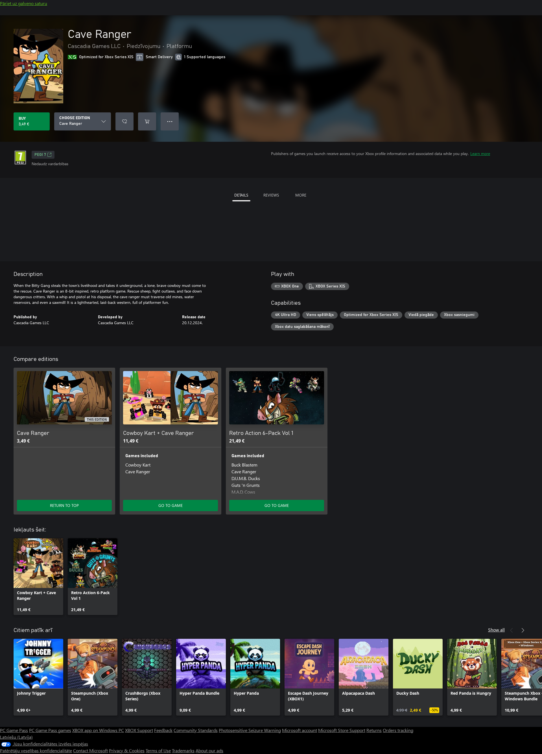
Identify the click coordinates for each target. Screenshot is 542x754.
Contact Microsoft (90, 750)
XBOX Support (139, 730)
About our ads (209, 750)
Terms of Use (158, 750)
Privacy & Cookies (127, 750)
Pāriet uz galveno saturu (23, 3)
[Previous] (511, 630)
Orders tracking (398, 730)
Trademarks (183, 750)
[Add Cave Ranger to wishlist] (124, 121)
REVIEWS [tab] (271, 195)
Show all (496, 630)
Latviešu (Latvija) (16, 737)
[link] (38, 576)
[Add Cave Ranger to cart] (147, 121)
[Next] (522, 630)
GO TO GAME (170, 505)
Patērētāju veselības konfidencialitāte (36, 750)
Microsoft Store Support (341, 730)
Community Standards (196, 730)
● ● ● (169, 121)
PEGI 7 (40, 155)
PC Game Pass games (50, 730)
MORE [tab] (300, 195)
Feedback (163, 730)
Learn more (480, 153)
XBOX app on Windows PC (98, 730)
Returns (374, 730)
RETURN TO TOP (64, 505)
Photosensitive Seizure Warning (250, 730)
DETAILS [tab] (241, 195)
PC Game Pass (14, 730)
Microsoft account (299, 730)
